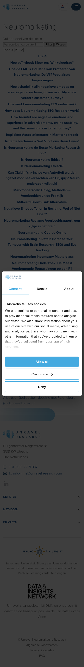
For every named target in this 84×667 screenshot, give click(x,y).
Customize (39, 374)
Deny (42, 386)
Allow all (42, 361)
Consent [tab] (15, 288)
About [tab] (69, 288)
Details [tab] (42, 288)
